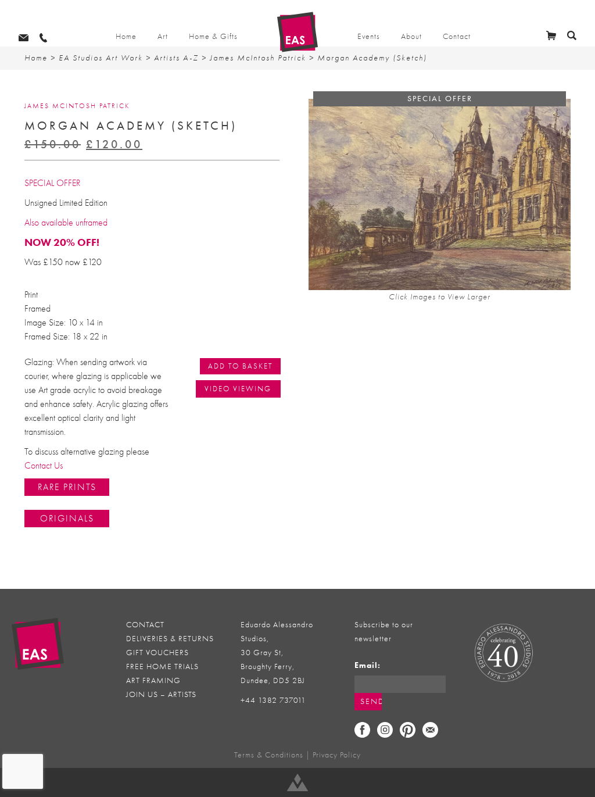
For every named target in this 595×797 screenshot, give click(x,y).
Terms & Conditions (268, 755)
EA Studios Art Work (101, 58)
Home (126, 36)
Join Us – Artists (161, 694)
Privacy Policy (337, 755)
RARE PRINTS (67, 487)
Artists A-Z (176, 58)
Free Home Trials (162, 666)
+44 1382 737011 (273, 700)
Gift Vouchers (157, 652)
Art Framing (153, 680)
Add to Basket (240, 366)
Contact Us (43, 465)
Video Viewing (238, 388)
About (411, 36)
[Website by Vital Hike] (297, 782)
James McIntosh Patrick (258, 58)
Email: (367, 665)
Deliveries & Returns (170, 639)
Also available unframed (65, 222)
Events (368, 36)
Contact (457, 36)
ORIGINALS (67, 518)
